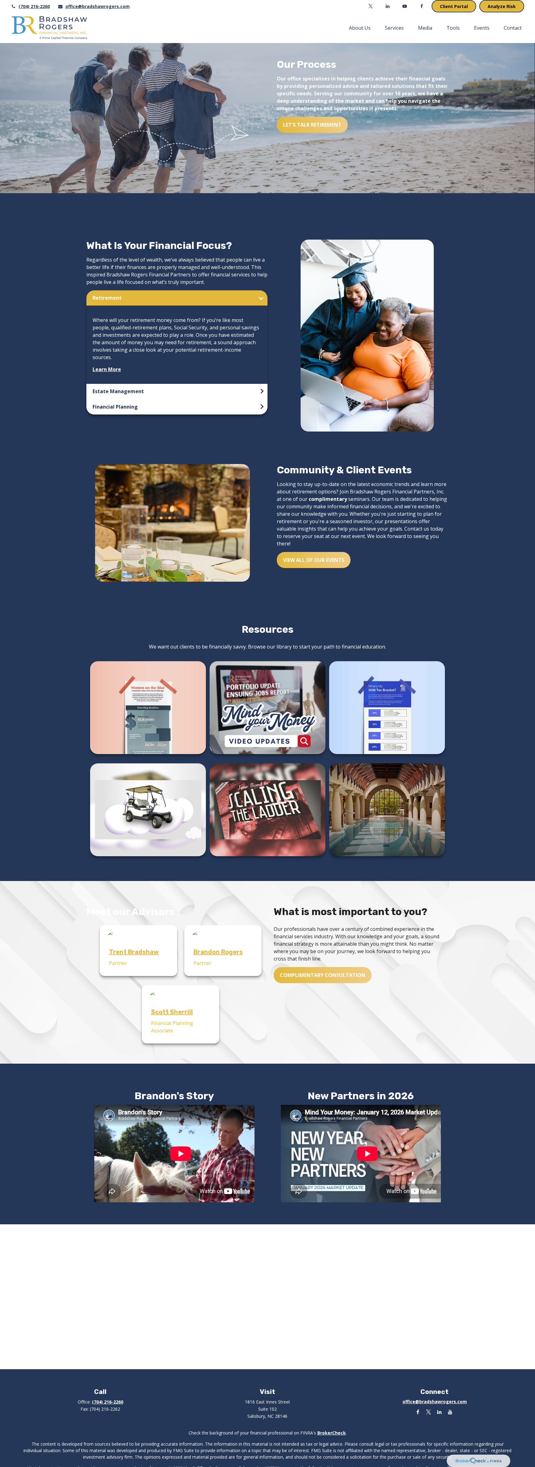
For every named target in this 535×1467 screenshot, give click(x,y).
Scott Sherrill (172, 1012)
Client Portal (454, 6)
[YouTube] (404, 6)
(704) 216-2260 (34, 6)
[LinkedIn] (387, 6)
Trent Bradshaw (134, 952)
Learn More (107, 369)
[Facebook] (421, 6)
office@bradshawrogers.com (97, 6)
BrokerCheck (331, 1433)
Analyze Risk (502, 6)
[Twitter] (370, 6)
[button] (359, 28)
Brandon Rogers (218, 952)
